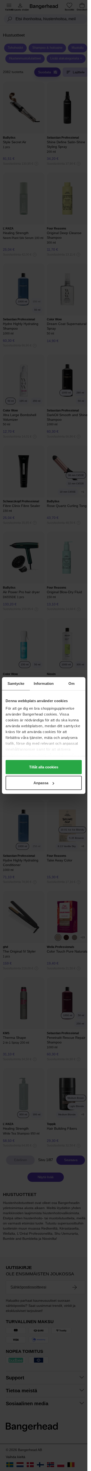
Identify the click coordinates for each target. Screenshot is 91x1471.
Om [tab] (71, 683)
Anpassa (40, 783)
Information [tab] (44, 683)
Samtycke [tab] (16, 683)
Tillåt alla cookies (43, 767)
